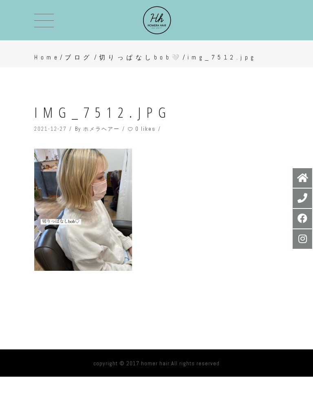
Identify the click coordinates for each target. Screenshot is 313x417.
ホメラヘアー (101, 128)
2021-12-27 (50, 128)
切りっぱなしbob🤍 (141, 57)
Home (47, 57)
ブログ (79, 57)
